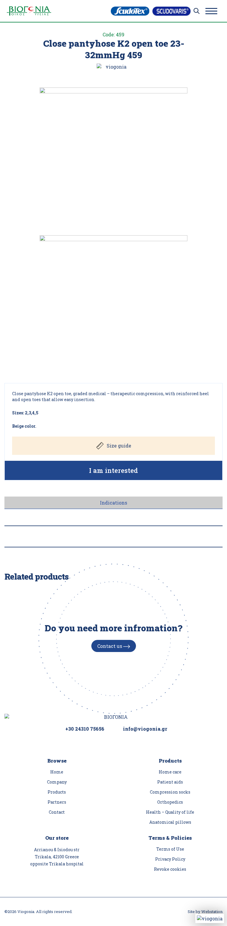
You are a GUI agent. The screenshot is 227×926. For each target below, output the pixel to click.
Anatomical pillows (170, 822)
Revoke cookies (170, 869)
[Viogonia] (29, 11)
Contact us (110, 646)
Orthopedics (170, 802)
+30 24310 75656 (84, 729)
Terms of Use (170, 849)
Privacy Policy (170, 859)
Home (56, 772)
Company (57, 782)
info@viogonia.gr (145, 729)
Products (57, 792)
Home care (170, 772)
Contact (57, 812)
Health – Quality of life (170, 812)
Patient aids (170, 782)
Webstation (212, 911)
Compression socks (170, 792)
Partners (57, 802)
